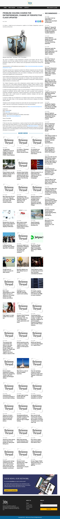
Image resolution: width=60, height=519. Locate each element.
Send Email (7, 111)
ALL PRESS (19, 7)
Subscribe (49, 509)
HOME (5, 7)
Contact (27, 508)
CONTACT (26, 7)
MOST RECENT (12, 7)
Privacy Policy (29, 505)
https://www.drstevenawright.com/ (35, 106)
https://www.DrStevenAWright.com (14, 116)
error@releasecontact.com (32, 125)
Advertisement (29, 507)
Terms (27, 503)
